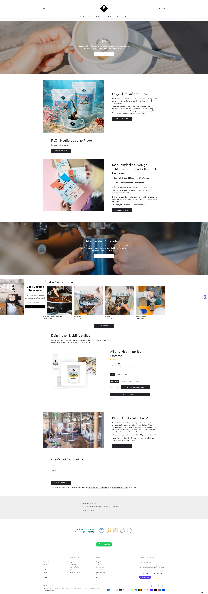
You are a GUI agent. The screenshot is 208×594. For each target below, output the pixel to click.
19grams (49, 586)
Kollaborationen (100, 572)
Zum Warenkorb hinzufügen (136, 387)
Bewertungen (100, 567)
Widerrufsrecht (57, 588)
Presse (45, 572)
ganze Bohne (114, 381)
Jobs (44, 575)
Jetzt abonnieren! (121, 210)
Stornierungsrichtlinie (94, 588)
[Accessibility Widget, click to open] (205, 297)
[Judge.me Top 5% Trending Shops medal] (129, 530)
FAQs (44, 570)
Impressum (85, 588)
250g (112, 374)
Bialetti (137, 381)
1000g (119, 374)
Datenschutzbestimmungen (120, 487)
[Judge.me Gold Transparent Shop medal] (108, 530)
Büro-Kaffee (73, 570)
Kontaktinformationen (49, 590)
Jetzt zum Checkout (130, 394)
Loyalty (98, 564)
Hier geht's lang (61, 151)
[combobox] (202, 592)
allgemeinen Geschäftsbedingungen (98, 487)
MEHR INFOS (122, 446)
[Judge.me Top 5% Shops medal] (122, 530)
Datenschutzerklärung (67, 588)
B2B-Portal (73, 564)
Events (45, 564)
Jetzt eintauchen (122, 119)
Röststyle (45, 567)
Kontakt (45, 578)
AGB (75, 588)
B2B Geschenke (74, 567)
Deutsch (201, 592)
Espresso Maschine (126, 381)
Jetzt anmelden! (35, 307)
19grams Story (47, 562)
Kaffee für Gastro (75, 572)
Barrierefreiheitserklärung (103, 575)
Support (98, 562)
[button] (44, 8)
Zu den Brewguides (104, 256)
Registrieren (73, 562)
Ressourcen (99, 570)
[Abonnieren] (110, 510)
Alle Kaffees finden (104, 54)
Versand (117, 368)
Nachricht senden (60, 483)
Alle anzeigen (104, 325)
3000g (126, 374)
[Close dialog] (45, 281)
